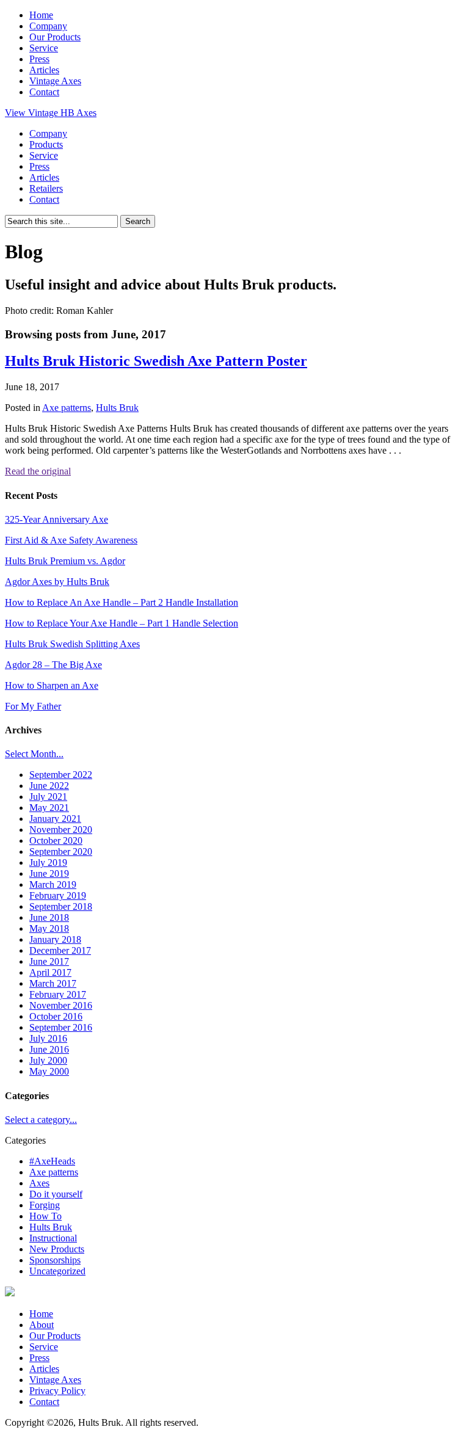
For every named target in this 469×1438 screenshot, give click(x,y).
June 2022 (49, 785)
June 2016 (49, 1049)
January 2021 (55, 818)
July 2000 (48, 1060)
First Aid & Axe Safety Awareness (71, 540)
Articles (44, 70)
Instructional (53, 1238)
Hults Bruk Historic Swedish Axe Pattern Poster (156, 361)
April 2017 (50, 972)
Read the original (38, 471)
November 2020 (60, 829)
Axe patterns (66, 407)
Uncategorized (57, 1271)
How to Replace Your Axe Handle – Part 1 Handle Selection (121, 623)
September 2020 (60, 851)
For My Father (33, 706)
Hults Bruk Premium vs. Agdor (65, 561)
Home (41, 15)
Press (39, 59)
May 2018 (49, 928)
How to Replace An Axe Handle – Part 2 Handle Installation (121, 602)
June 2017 (49, 961)
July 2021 (48, 796)
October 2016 (55, 1016)
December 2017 (60, 950)
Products (46, 144)
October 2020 (55, 840)
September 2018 (60, 906)
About (41, 1325)
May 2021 (49, 807)
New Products (56, 1249)
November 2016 (60, 1005)
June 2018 (49, 917)
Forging (44, 1205)
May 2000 (49, 1071)
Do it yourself (55, 1194)
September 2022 (60, 774)
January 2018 (55, 939)
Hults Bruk (117, 407)
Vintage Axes (55, 81)
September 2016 (60, 1027)
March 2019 (52, 884)
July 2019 (48, 862)
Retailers (46, 188)
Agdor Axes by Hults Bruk (57, 581)
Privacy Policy (57, 1390)
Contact (44, 92)
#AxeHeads (52, 1161)
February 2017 (57, 994)
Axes (39, 1183)
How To (45, 1216)
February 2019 (57, 895)
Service (43, 48)
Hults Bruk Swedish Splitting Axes (72, 644)
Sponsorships (55, 1260)
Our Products (55, 37)
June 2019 (49, 873)
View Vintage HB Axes (50, 112)
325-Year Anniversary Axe (56, 519)
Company (48, 26)
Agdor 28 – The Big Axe (53, 664)
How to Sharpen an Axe (51, 685)
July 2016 (48, 1038)
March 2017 (52, 983)
